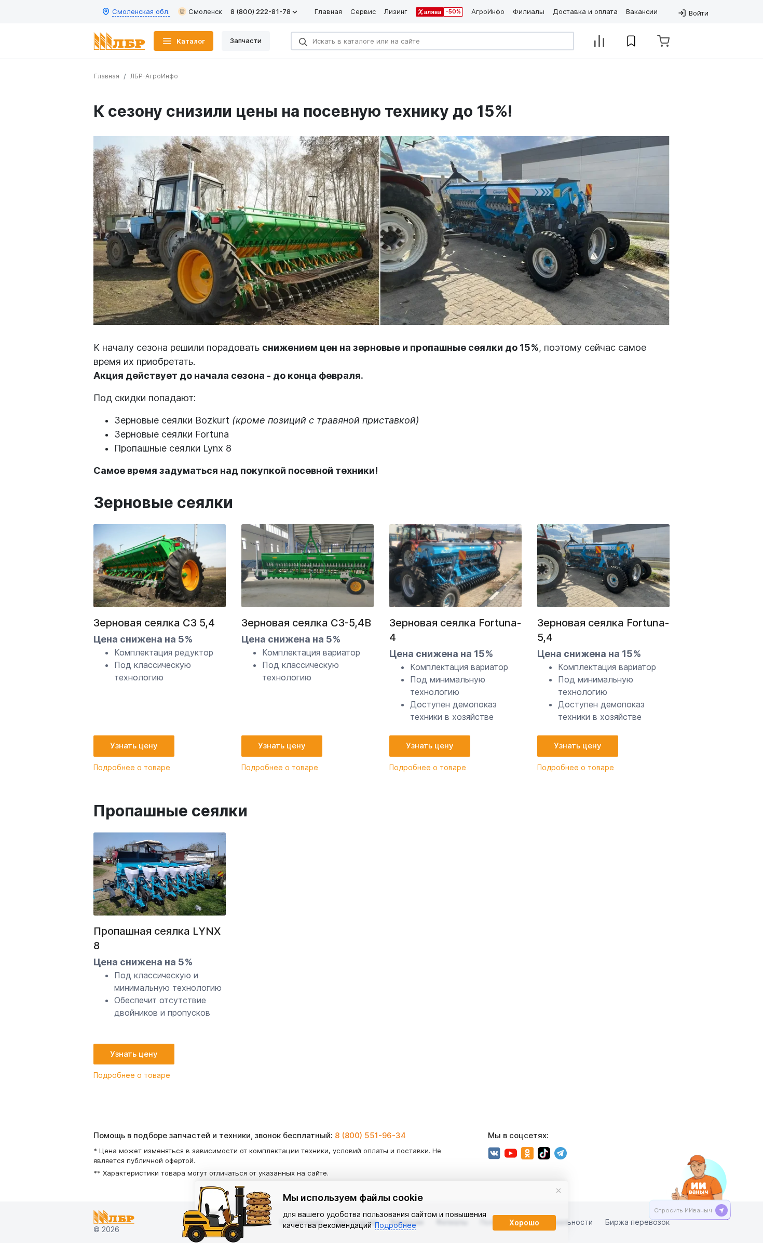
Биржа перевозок (637, 1222)
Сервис (363, 11)
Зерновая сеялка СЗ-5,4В (306, 623)
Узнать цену (134, 745)
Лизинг (395, 11)
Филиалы (528, 11)
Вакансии (642, 11)
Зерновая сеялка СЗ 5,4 (154, 623)
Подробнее (395, 1225)
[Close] (558, 1190)
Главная (328, 11)
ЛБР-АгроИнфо (154, 76)
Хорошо (524, 1222)
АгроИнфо (488, 11)
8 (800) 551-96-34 (370, 1135)
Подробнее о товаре (131, 767)
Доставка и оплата (585, 11)
